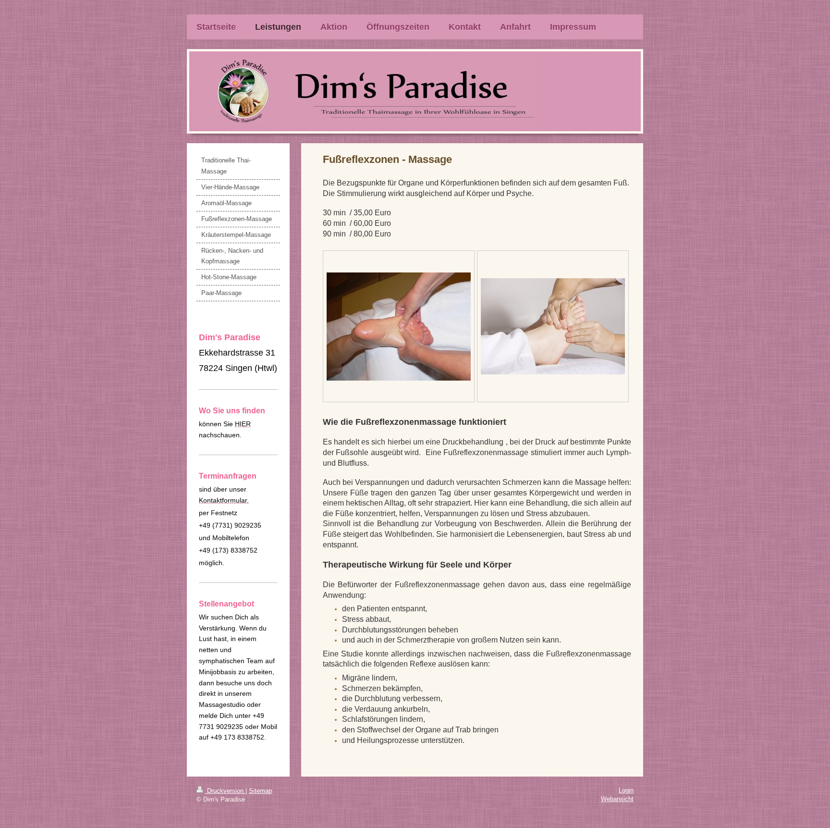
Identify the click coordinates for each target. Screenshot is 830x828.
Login (626, 790)
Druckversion (225, 790)
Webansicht (617, 799)
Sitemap (260, 790)
